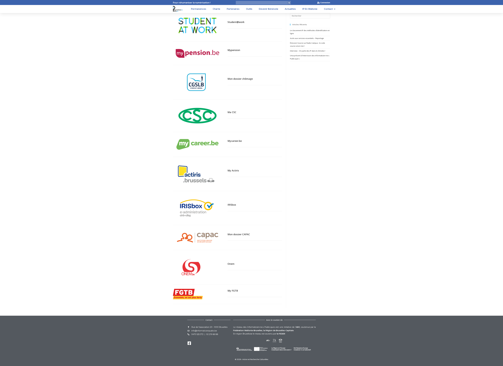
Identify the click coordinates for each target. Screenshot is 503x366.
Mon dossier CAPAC (239, 234)
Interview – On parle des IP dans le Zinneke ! (307, 51)
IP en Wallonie (309, 9)
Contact (328, 9)
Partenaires (233, 9)
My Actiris (233, 170)
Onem (231, 263)
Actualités (290, 9)
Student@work (236, 22)
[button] (289, 2)
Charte (216, 9)
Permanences (198, 9)
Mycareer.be (235, 140)
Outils (249, 9)
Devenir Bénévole (268, 9)
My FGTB (233, 290)
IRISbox (232, 204)
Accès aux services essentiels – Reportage (307, 38)
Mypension (234, 50)
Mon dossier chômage (240, 78)
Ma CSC (232, 112)
